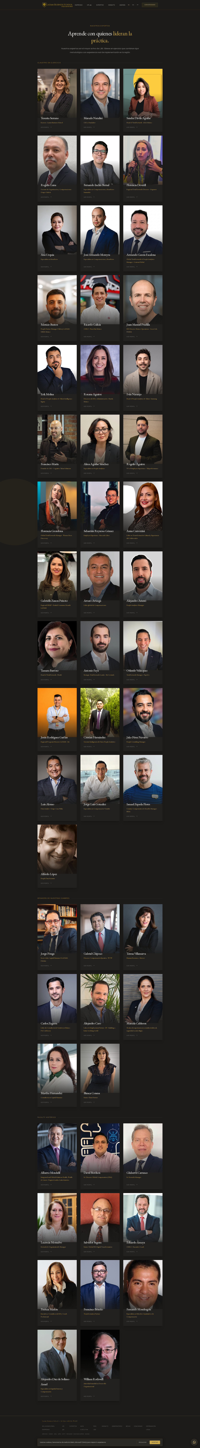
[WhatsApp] (194, 1442)
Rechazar (143, 1442)
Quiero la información (100, 755)
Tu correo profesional (86, 729)
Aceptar (155, 1442)
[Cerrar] (122, 687)
